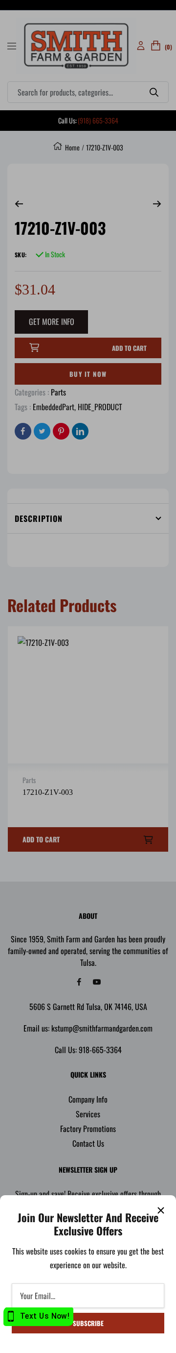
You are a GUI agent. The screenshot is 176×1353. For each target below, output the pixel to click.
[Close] (160, 1210)
